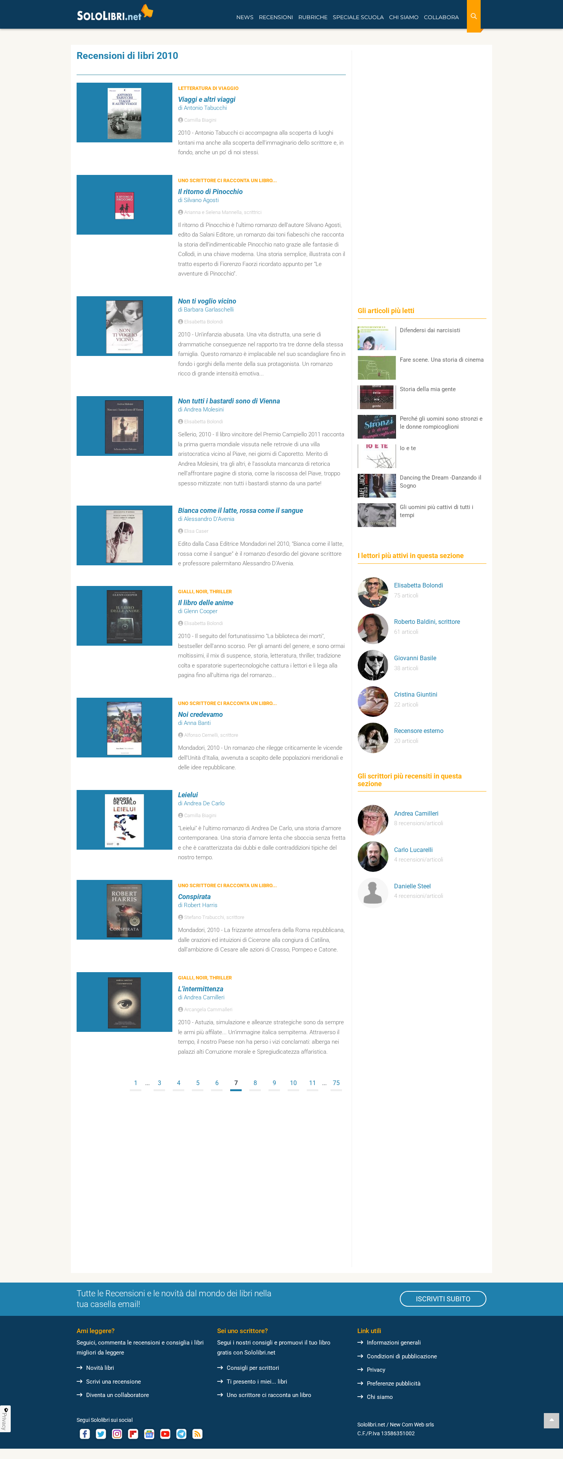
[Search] (474, 16)
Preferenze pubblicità (394, 1383)
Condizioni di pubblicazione (402, 1356)
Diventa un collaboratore (117, 1395)
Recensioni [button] (276, 17)
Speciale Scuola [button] (358, 17)
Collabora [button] (441, 17)
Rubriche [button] (312, 17)
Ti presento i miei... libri (257, 1381)
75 (336, 1083)
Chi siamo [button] (404, 17)
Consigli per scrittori (253, 1367)
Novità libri (100, 1367)
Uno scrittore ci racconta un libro (269, 1395)
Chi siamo (380, 1397)
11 (312, 1083)
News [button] (245, 17)
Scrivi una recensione (113, 1381)
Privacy (376, 1369)
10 (293, 1083)
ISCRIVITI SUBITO (443, 1299)
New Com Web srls (412, 1424)
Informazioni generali (394, 1342)
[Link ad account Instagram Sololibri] (117, 1434)
